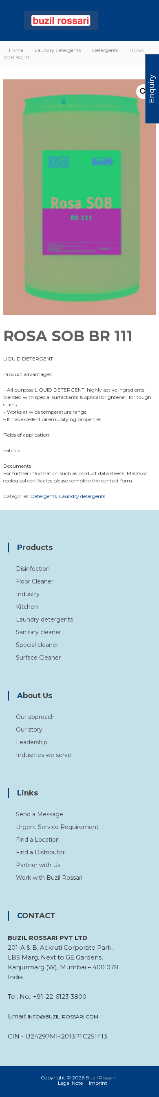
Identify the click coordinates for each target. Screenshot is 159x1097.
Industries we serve (43, 755)
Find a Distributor (40, 852)
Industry (28, 594)
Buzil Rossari (101, 1077)
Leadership (31, 742)
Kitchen (27, 606)
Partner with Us (38, 865)
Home (16, 50)
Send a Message (39, 814)
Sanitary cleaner (38, 632)
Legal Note (70, 1083)
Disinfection (33, 568)
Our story (29, 729)
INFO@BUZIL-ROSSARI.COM (63, 1017)
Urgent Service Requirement (57, 827)
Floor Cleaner (34, 581)
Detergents (105, 50)
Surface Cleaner (38, 657)
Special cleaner (37, 645)
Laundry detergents (58, 50)
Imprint (98, 1083)
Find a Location (38, 839)
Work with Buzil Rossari (49, 877)
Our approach (35, 717)
